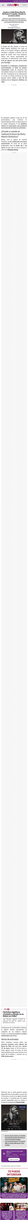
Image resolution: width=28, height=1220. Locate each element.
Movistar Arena (13, 149)
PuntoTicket (20, 1102)
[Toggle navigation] (3, 5)
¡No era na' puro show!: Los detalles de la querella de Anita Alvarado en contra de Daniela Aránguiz (15, 1137)
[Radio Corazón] (13, 5)
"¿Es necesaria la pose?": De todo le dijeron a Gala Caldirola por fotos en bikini (15, 1143)
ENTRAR (16, 1)
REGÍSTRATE (23, 1)
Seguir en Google (14, 1159)
